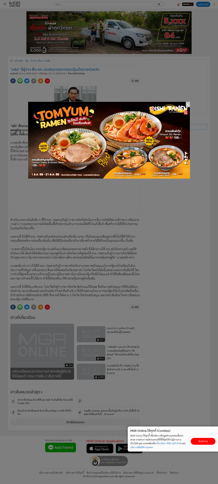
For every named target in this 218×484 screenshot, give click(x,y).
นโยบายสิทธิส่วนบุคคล (141, 447)
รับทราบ (203, 441)
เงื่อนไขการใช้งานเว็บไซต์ (169, 443)
